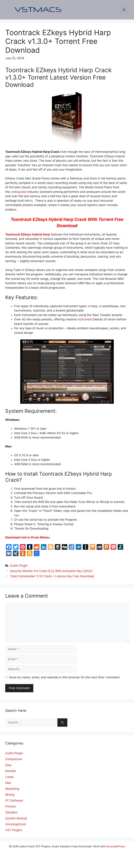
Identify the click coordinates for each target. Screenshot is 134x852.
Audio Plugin (19, 565)
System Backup (16, 818)
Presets (10, 806)
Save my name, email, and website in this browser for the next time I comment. (64, 677)
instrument (84, 319)
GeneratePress (115, 846)
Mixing (9, 794)
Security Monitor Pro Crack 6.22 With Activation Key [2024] (51, 571)
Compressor (13, 759)
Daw (8, 765)
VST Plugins (13, 830)
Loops (9, 777)
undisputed (19, 192)
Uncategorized (15, 824)
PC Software (14, 800)
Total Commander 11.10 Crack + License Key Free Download (52, 576)
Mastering (12, 788)
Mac (8, 782)
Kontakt (10, 771)
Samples (11, 812)
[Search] (62, 722)
